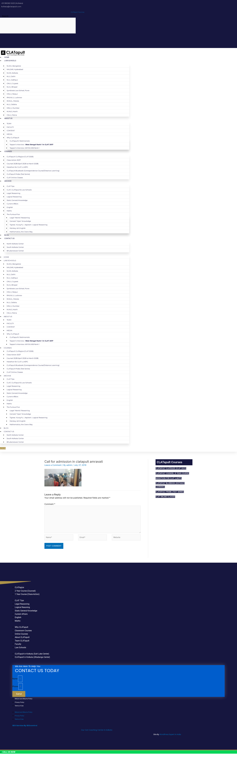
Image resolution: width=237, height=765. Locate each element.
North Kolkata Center (15, 244)
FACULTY (10, 127)
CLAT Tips (10, 186)
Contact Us (9, 238)
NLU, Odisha (12, 104)
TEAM (9, 123)
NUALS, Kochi (12, 111)
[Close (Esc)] (27, 759)
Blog (6, 235)
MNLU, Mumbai (13, 108)
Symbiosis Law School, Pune (18, 90)
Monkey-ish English (18, 228)
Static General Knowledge (17, 200)
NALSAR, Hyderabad (15, 69)
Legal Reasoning (13, 193)
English (10, 207)
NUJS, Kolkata (12, 73)
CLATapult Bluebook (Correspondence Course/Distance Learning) (33, 171)
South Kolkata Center (15, 247)
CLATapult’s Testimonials (20, 141)
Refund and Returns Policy (23, 699)
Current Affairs (12, 204)
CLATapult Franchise (77, 12)
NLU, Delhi (11, 76)
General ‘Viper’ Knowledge (20, 221)
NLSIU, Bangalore (14, 66)
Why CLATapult (13, 138)
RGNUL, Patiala (13, 101)
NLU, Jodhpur (12, 80)
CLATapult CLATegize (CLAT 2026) (20, 157)
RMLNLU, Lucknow (14, 97)
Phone (15, 686)
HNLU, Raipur (12, 94)
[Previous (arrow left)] (3, 763)
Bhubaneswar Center (15, 251)
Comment (49, 504)
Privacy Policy (19, 702)
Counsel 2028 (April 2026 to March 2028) (22, 164)
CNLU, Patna (12, 115)
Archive (7, 181)
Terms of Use (19, 706)
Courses (8, 151)
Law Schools (10, 61)
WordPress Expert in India (170, 734)
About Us (8, 118)
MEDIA (9, 134)
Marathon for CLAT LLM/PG (17, 167)
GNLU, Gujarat (12, 83)
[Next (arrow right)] (11, 763)
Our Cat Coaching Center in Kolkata (96, 730)
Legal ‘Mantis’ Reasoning (20, 218)
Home (6, 57)
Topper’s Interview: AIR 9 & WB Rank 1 (24, 148)
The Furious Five (13, 214)
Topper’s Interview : (31, 144)
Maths (9, 211)
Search (5, 16)
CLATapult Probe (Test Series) (18, 174)
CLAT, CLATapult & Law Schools (19, 190)
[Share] (19, 759)
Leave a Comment (52, 465)
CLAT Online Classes (15, 178)
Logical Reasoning (14, 197)
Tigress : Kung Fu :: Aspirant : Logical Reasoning (28, 225)
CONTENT (11, 131)
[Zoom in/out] (3, 759)
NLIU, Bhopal (12, 87)
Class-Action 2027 (14, 160)
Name (15, 679)
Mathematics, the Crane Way (21, 232)
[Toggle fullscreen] (11, 759)
